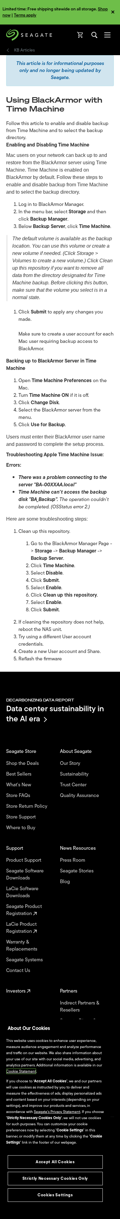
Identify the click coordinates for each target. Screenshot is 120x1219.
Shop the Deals (23, 763)
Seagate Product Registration (24, 910)
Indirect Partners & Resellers (79, 1007)
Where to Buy (21, 827)
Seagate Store (22, 751)
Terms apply (25, 15)
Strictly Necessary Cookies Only (55, 1178)
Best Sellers (19, 774)
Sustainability (75, 774)
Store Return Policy (27, 806)
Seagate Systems (25, 959)
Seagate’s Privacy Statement (57, 1112)
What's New (19, 784)
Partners (69, 991)
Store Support (21, 817)
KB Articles (24, 50)
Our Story (71, 763)
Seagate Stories (77, 871)
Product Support (24, 860)
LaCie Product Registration (21, 928)
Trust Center (74, 784)
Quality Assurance (80, 795)
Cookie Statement (21, 1071)
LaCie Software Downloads (22, 892)
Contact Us (18, 970)
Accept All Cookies (55, 1162)
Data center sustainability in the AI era (55, 713)
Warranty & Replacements (22, 946)
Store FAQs (18, 795)
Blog (65, 881)
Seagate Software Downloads (25, 875)
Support (15, 848)
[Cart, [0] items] (80, 35)
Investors (16, 991)
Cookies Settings (55, 1195)
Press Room (73, 860)
